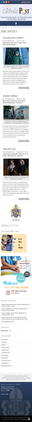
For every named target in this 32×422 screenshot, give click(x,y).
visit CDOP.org (16, 220)
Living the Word (5, 350)
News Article (4, 358)
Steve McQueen (12, 155)
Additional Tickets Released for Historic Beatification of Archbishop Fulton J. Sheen (15, 305)
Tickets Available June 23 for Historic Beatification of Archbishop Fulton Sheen (14, 309)
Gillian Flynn (21, 153)
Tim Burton (19, 102)
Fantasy (20, 42)
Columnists (4, 342)
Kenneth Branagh (11, 44)
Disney (4, 102)
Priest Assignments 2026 (7, 321)
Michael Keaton (11, 102)
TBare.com (24, 419)
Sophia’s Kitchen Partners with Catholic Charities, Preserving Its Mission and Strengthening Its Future (14, 318)
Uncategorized (5, 363)
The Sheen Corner (6, 360)
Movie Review (6, 42)
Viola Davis (20, 155)
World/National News (6, 365)
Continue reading (24, 88)
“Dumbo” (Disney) (10, 95)
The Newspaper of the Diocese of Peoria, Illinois (16, 18)
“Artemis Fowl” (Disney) (13, 37)
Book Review (4, 339)
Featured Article (5, 347)
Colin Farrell (13, 42)
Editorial (3, 345)
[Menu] (16, 23)
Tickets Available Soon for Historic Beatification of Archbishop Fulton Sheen (14, 314)
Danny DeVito (21, 100)
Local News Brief (5, 352)
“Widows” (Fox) (9, 149)
